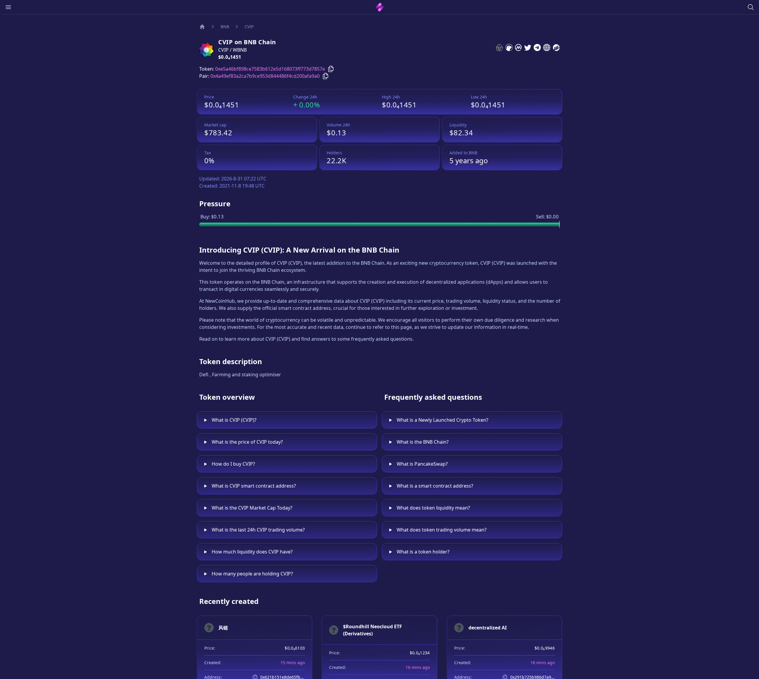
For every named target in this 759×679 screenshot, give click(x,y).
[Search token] (750, 7)
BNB (225, 26)
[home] (379, 7)
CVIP (249, 26)
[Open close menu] (8, 7)
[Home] (202, 27)
